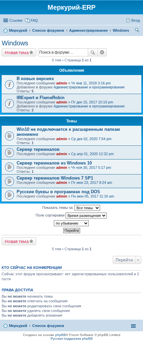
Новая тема (17, 52)
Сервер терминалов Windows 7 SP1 (55, 178)
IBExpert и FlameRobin (41, 97)
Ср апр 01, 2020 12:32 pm (92, 154)
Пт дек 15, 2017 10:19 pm (92, 102)
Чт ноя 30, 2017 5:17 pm (91, 167)
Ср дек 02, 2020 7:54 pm (91, 139)
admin (61, 83)
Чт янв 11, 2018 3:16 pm (91, 83)
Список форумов (48, 326)
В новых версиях (35, 78)
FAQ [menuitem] (34, 20)
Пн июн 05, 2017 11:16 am (92, 196)
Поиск (93, 52)
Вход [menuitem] (135, 20)
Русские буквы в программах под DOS (58, 191)
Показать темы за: (58, 208)
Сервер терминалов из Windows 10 (54, 162)
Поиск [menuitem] (138, 31)
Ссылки (15, 20)
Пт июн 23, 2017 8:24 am (91, 183)
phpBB (60, 335)
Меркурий (18, 326)
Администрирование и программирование (89, 87)
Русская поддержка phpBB (72, 338)
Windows (15, 43)
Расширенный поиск (102, 52)
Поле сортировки (51, 215)
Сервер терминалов (38, 149)
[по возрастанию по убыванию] (71, 223)
